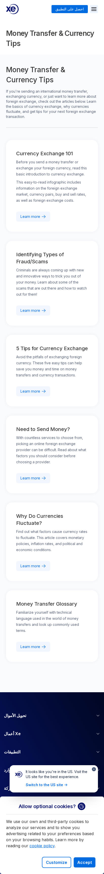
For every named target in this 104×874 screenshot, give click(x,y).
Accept (84, 862)
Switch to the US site (44, 785)
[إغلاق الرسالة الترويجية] (94, 769)
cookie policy (42, 845)
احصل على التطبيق (70, 9)
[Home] (12, 9)
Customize (56, 862)
